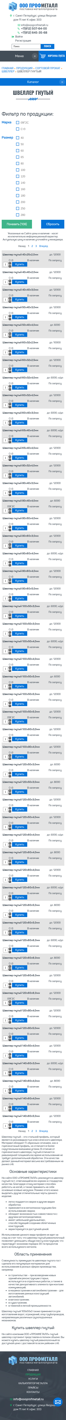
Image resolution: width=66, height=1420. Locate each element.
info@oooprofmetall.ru (34, 25)
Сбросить (52, 224)
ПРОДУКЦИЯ (24, 68)
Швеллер (8, 71)
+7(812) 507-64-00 (34, 28)
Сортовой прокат (47, 68)
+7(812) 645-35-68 (34, 32)
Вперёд (43, 246)
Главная (7, 68)
